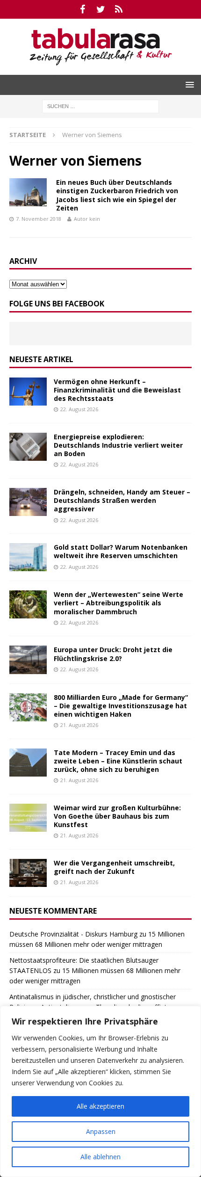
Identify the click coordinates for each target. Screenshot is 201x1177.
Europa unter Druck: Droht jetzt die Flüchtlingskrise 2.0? (113, 653)
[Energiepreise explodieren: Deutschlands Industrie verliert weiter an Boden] (28, 447)
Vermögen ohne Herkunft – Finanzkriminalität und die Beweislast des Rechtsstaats (117, 390)
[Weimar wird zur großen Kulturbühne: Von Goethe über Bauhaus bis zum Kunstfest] (28, 818)
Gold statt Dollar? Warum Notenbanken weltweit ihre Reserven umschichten (120, 551)
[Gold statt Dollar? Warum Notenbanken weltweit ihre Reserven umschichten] (28, 557)
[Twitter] (101, 9)
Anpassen (100, 1131)
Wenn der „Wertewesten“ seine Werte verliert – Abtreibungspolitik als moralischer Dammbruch (118, 603)
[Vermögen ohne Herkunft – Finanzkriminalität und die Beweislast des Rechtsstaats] (28, 392)
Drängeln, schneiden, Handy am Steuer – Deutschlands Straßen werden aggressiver (122, 500)
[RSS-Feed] (119, 9)
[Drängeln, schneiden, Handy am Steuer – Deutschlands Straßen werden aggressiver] (28, 502)
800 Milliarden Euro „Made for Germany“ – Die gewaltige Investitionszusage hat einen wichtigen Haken (121, 706)
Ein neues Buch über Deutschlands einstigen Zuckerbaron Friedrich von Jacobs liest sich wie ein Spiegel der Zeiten (117, 195)
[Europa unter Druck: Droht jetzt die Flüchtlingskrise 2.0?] (28, 660)
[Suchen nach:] (100, 105)
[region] (100, 1091)
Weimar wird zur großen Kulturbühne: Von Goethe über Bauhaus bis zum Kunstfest (117, 816)
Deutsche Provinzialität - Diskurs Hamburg (73, 934)
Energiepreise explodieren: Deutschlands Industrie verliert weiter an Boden (118, 445)
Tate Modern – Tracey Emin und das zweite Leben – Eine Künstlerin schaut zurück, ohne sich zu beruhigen (118, 761)
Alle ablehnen (100, 1156)
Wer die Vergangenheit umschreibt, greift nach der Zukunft (114, 867)
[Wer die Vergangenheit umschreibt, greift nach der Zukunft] (28, 873)
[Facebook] (82, 9)
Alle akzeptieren (100, 1106)
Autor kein (87, 218)
